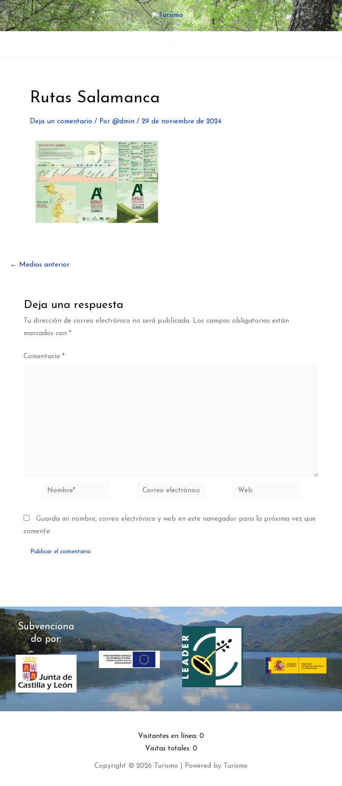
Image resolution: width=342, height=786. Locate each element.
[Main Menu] (171, 44)
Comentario (44, 356)
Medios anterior (39, 265)
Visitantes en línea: (169, 736)
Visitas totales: (169, 748)
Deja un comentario (61, 121)
